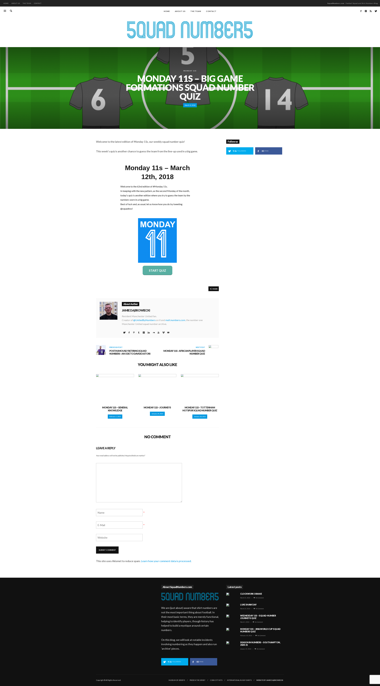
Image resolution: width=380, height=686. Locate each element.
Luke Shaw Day (248, 604)
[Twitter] (375, 11)
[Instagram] (366, 11)
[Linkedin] (148, 332)
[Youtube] (158, 332)
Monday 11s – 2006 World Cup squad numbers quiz (260, 630)
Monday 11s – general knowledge (115, 409)
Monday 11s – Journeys (157, 407)
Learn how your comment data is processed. (166, 561)
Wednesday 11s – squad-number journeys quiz (258, 616)
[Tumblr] (139, 332)
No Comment (259, 598)
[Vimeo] (163, 332)
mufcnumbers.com (175, 320)
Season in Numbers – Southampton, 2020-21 (260, 643)
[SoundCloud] (153, 332)
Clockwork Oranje (251, 594)
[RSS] (370, 11)
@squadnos (126, 208)
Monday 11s (190, 71)
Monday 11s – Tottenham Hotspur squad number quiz (199, 409)
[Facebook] (361, 11)
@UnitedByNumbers (144, 320)
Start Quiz (157, 270)
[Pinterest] (134, 332)
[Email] (168, 332)
